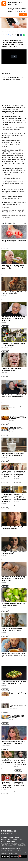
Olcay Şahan (9, 122)
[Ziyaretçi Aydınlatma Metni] (7, 853)
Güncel (11, 837)
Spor (9, 839)
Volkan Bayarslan (13, 77)
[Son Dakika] (14, 831)
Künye (15, 835)
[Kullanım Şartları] (5, 850)
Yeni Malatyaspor (7, 116)
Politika (3, 841)
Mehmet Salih (10, 79)
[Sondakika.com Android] (14, 856)
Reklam (8, 835)
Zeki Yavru (4, 118)
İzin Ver (23, 15)
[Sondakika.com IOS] (5, 856)
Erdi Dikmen (10, 107)
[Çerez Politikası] (9, 852)
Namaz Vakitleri (11, 841)
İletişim (11, 835)
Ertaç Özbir (17, 116)
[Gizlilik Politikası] (13, 850)
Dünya (17, 837)
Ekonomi (3, 839)
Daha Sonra (13, 14)
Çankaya (4, 109)
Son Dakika (4, 837)
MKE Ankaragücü (6, 105)
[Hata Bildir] (16, 853)
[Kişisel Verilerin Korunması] (20, 852)
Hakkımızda (3, 835)
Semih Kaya (18, 118)
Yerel (21, 839)
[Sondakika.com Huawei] (23, 856)
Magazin (15, 839)
